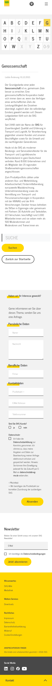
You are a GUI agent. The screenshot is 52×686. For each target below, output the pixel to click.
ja (14, 427)
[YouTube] (24, 668)
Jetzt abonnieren (17, 561)
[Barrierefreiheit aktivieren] (32, 4)
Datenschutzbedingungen (34, 553)
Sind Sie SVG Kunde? (18, 423)
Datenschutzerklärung (22, 442)
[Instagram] (12, 668)
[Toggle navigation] (46, 4)
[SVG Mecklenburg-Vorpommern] (6, 3)
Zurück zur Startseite (18, 259)
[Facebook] (18, 668)
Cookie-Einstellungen (13, 634)
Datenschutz (14, 434)
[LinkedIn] (6, 668)
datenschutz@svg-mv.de (24, 473)
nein (25, 427)
